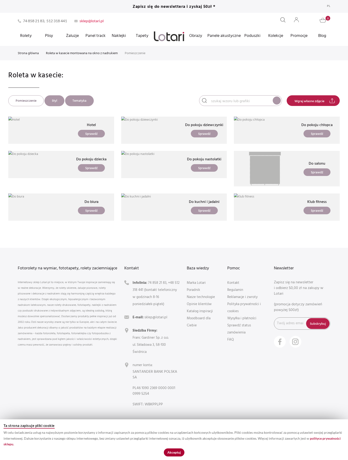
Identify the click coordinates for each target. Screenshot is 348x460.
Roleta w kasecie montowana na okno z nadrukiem (82, 52)
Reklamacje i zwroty (242, 296)
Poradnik (193, 289)
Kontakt (233, 282)
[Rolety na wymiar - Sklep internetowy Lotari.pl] (169, 36)
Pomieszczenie (26, 100)
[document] (174, 439)
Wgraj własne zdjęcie (309, 100)
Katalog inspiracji (200, 311)
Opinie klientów (199, 304)
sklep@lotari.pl (155, 317)
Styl (54, 100)
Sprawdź (91, 133)
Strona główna (28, 52)
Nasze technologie (201, 296)
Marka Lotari (196, 282)
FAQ (230, 339)
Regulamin (235, 289)
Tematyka (79, 100)
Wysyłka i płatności (241, 318)
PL (328, 6)
